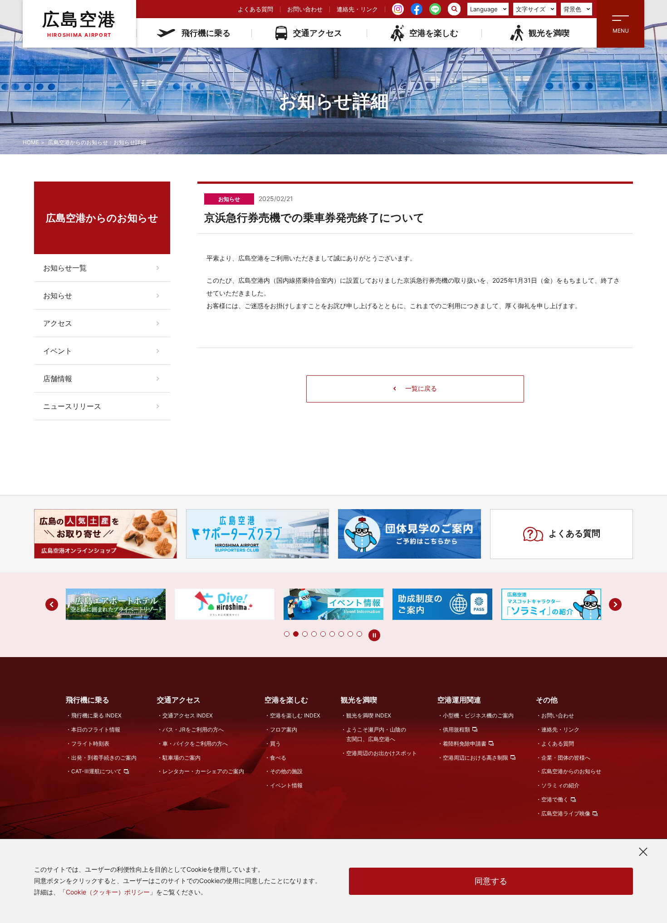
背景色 (572, 9)
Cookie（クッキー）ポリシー (108, 892)
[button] (286, 634)
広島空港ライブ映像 (565, 813)
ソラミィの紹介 (560, 785)
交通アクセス (317, 33)
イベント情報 (286, 785)
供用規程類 (456, 729)
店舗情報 (57, 378)
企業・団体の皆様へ (565, 757)
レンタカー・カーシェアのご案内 (203, 771)
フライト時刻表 (90, 743)
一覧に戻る (421, 388)
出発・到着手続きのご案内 (104, 757)
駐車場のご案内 (181, 757)
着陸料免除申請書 (464, 743)
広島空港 (79, 23)
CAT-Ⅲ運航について (96, 771)
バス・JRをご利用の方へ (193, 729)
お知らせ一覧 (65, 267)
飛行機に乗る (206, 33)
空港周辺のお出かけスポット (381, 753)
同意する (491, 881)
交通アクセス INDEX (187, 715)
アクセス (57, 323)
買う (275, 743)
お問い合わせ (305, 9)
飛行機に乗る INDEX (96, 715)
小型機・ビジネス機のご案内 (478, 715)
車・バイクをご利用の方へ (195, 743)
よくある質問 (255, 9)
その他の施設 (286, 771)
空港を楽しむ (433, 33)
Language (484, 9)
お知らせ (57, 295)
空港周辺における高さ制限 (475, 757)
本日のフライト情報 (95, 729)
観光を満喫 (549, 33)
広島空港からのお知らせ (571, 771)
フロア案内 (283, 729)
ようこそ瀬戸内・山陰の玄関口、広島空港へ (376, 734)
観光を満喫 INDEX (368, 715)
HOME (31, 142)
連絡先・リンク (357, 9)
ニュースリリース (72, 406)
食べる (278, 757)
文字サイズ (530, 9)
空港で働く (555, 799)
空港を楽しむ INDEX (295, 715)
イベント (57, 350)
